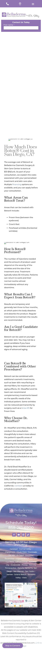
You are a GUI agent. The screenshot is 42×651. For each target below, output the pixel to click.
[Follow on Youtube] (19, 535)
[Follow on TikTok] (28, 535)
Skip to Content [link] (12, 645)
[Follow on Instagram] (23, 535)
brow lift (25, 408)
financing (16, 184)
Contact (18, 486)
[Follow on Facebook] (14, 535)
